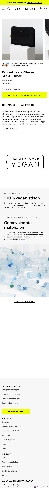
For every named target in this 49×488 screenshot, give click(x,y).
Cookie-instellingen (9, 471)
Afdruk (4, 475)
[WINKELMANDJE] (45, 9)
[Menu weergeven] (3, 9)
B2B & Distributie (9, 440)
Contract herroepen (10, 403)
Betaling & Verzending (11, 394)
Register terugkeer (16, 411)
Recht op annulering (10, 462)
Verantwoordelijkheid (10, 431)
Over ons (5, 422)
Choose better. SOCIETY (12, 426)
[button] (41, 487)
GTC (4, 457)
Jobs (4, 449)
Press (4, 444)
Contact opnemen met (11, 398)
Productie (6, 435)
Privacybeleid (7, 466)
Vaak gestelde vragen (10, 390)
